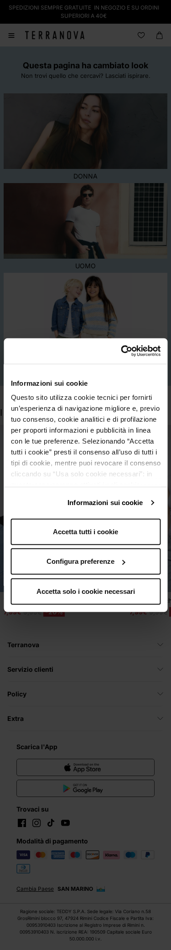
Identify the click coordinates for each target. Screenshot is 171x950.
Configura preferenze (80, 561)
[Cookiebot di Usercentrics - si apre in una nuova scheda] (122, 351)
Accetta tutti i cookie (85, 531)
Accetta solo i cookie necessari (85, 591)
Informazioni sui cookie (105, 502)
